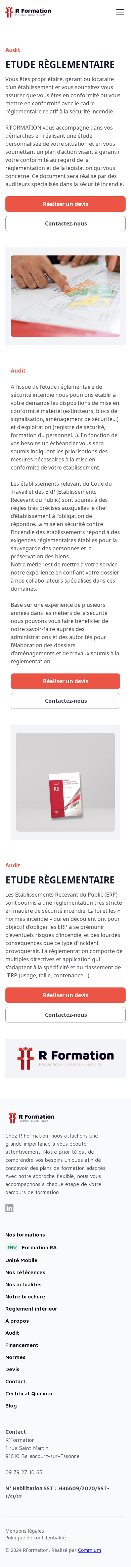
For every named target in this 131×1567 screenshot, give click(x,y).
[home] (28, 12)
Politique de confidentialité (35, 1537)
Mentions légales (24, 1531)
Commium (89, 1550)
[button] (119, 12)
